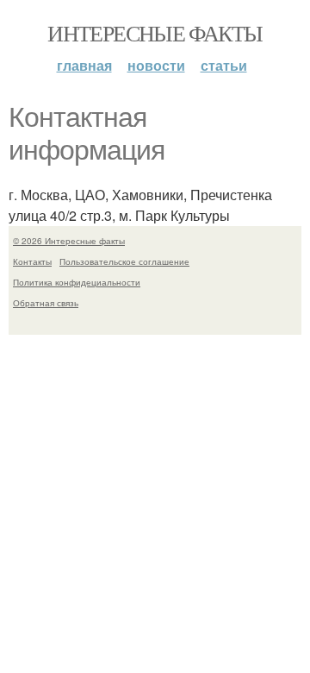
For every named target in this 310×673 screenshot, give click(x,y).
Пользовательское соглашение (124, 261)
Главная (84, 65)
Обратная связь (45, 303)
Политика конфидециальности (76, 282)
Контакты (32, 261)
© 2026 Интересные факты (69, 241)
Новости (156, 65)
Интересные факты (154, 32)
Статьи (224, 65)
